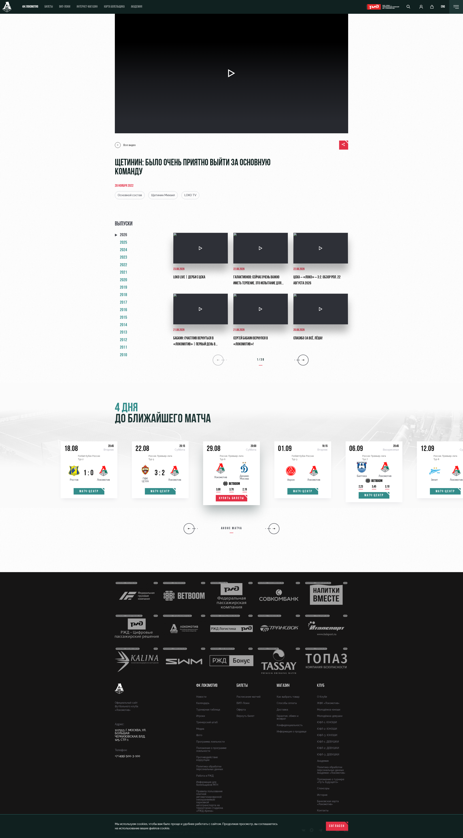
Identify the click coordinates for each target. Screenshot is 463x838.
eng (443, 7)
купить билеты (231, 498)
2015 (123, 317)
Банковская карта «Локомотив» (328, 802)
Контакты (322, 810)
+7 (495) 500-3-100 (127, 756)
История (322, 794)
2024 (123, 250)
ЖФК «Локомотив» (328, 703)
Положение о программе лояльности (211, 749)
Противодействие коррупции (207, 758)
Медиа (200, 728)
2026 (123, 235)
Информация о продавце (291, 731)
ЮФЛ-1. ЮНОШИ (327, 722)
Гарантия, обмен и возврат (287, 717)
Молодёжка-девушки (329, 715)
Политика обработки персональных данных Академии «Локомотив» (331, 770)
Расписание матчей (248, 696)
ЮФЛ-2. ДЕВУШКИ (328, 748)
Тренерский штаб (207, 722)
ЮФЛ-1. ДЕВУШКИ (328, 741)
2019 (123, 287)
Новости (201, 696)
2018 (123, 295)
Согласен (337, 826)
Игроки (200, 715)
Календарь (202, 703)
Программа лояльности (210, 741)
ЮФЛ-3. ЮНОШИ (327, 735)
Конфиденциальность (290, 725)
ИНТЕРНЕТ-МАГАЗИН (87, 7)
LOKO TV (190, 195)
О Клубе (322, 696)
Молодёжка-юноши (328, 709)
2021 (123, 272)
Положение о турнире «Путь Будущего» (330, 780)
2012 (123, 340)
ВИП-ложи (64, 7)
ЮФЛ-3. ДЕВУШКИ (328, 754)
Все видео (129, 145)
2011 (123, 347)
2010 (123, 355)
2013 (123, 332)
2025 (123, 243)
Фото (199, 735)
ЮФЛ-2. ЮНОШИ (327, 728)
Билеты (48, 7)
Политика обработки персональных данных (209, 768)
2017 (123, 302)
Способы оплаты (287, 703)
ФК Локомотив (30, 7)
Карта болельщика (114, 7)
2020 (123, 280)
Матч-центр (89, 491)
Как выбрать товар (288, 696)
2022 (123, 265)
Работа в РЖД (205, 775)
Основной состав (130, 195)
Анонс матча (231, 528)
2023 (123, 257)
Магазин (283, 686)
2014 (123, 325)
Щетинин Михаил (163, 195)
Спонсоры (323, 788)
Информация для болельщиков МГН (207, 783)
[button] (189, 528)
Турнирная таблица (208, 709)
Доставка (282, 709)
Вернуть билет (245, 715)
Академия (136, 7)
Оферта (241, 709)
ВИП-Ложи (243, 703)
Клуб (320, 686)
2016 (123, 310)
